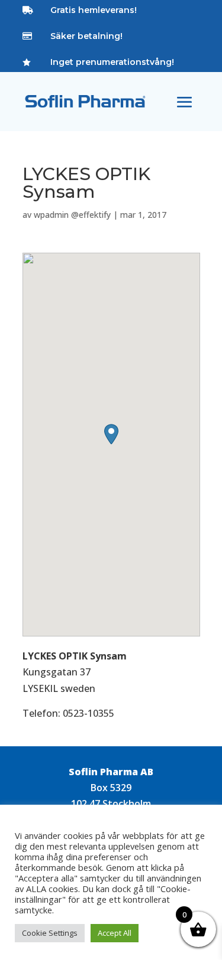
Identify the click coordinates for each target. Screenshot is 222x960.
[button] (111, 434)
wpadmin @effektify (72, 214)
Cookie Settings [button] (50, 933)
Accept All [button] (114, 933)
